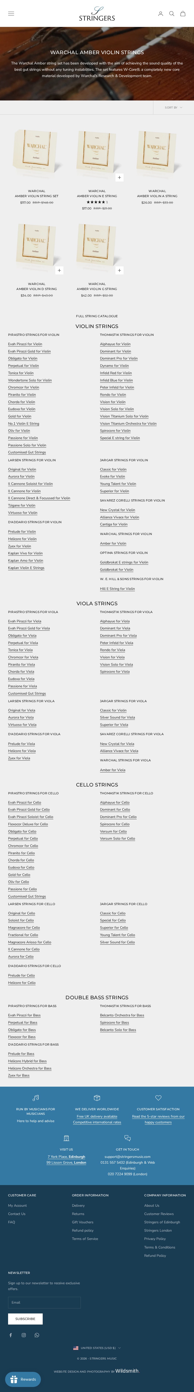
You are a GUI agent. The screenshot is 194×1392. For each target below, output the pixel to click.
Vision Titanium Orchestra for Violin (128, 423)
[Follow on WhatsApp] (36, 1335)
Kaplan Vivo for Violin (25, 553)
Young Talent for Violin (118, 483)
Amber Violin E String (97, 196)
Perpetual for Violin (23, 365)
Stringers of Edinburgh (162, 1222)
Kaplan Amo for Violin (25, 560)
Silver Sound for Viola (117, 717)
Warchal (36, 191)
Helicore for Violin (22, 539)
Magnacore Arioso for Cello (29, 942)
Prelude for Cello (21, 975)
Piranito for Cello (21, 853)
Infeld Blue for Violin (116, 380)
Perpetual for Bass (22, 1022)
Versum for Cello (113, 831)
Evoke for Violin (112, 476)
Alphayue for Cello (115, 802)
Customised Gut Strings (27, 452)
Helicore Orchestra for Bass (30, 1068)
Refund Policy (155, 1255)
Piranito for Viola (21, 664)
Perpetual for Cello (23, 838)
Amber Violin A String (157, 196)
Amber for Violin (113, 543)
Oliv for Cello (18, 881)
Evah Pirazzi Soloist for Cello (30, 816)
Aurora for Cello (21, 956)
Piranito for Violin (22, 394)
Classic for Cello (113, 913)
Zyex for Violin (19, 546)
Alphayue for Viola (115, 621)
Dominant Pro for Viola (118, 635)
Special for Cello (113, 920)
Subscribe (25, 1319)
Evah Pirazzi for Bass (24, 1015)
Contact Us (17, 1213)
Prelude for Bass (21, 1053)
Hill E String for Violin (117, 588)
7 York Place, (66, 1156)
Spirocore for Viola (115, 671)
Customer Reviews (159, 1213)
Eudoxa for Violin (21, 409)
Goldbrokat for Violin (116, 569)
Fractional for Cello (23, 935)
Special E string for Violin (120, 438)
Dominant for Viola (115, 628)
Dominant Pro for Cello (118, 816)
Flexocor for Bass (22, 1036)
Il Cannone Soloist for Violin (30, 483)
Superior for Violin (114, 491)
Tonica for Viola (20, 650)
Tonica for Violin (21, 373)
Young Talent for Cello (117, 935)
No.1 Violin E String (23, 423)
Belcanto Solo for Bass (118, 1029)
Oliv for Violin (19, 430)
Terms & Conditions (159, 1247)
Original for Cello (21, 913)
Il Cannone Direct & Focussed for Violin (39, 498)
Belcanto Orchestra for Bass (122, 1015)
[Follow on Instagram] (23, 1335)
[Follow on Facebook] (10, 1335)
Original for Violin (22, 469)
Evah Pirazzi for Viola (24, 621)
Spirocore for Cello (115, 824)
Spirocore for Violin (115, 430)
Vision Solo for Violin (117, 409)
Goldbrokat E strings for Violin (124, 562)
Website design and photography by (97, 1371)
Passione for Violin (23, 438)
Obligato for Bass (22, 1029)
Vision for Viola (112, 657)
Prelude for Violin (22, 531)
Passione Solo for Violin (27, 445)
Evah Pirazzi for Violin (25, 344)
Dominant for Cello (115, 809)
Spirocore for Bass (114, 1022)
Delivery (78, 1205)
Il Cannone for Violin (24, 491)
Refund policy (82, 1230)
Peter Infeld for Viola (116, 642)
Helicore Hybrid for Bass (27, 1061)
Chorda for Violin (21, 402)
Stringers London (158, 1230)
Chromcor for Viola (23, 657)
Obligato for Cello (22, 831)
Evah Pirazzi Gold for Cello (29, 809)
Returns (78, 1213)
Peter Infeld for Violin (117, 387)
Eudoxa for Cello (21, 867)
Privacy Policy (155, 1238)
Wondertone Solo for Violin (30, 380)
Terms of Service (85, 1238)
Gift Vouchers (82, 1222)
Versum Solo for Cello (117, 838)
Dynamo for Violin (114, 365)
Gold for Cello (19, 874)
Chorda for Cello (21, 860)
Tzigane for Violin (21, 505)
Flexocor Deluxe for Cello (28, 824)
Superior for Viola (114, 724)
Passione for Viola (22, 686)
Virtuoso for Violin (22, 512)
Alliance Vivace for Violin (119, 517)
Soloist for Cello (21, 920)
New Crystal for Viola (117, 743)
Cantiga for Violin (114, 524)
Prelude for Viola (21, 743)
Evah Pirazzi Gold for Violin (29, 351)
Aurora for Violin (21, 476)
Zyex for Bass (19, 1075)
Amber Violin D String (36, 289)
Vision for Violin (113, 402)
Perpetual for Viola (23, 642)
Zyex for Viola (19, 758)
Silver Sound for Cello (117, 942)
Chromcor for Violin (23, 387)
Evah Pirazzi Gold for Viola (29, 628)
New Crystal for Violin (117, 510)
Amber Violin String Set (37, 196)
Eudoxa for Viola (21, 678)
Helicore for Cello (22, 982)
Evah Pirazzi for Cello (24, 802)
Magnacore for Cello (24, 927)
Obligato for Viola (22, 635)
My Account (17, 1205)
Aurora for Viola (21, 717)
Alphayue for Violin (115, 344)
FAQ (11, 1222)
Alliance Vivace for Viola (119, 750)
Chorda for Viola (21, 671)
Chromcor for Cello (23, 845)
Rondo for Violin (113, 394)
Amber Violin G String (97, 289)
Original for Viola (21, 710)
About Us (151, 1205)
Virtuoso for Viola (22, 724)
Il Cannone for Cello (24, 949)
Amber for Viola (112, 770)
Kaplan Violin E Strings (26, 567)
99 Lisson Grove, (66, 1162)
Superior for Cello (114, 927)
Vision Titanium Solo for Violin (124, 416)
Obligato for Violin (22, 358)
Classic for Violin (113, 469)
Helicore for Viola (22, 750)
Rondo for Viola (112, 650)
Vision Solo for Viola (116, 664)
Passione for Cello (22, 889)
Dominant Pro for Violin (119, 358)
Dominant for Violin (115, 351)
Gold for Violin (19, 416)
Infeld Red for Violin (116, 373)
